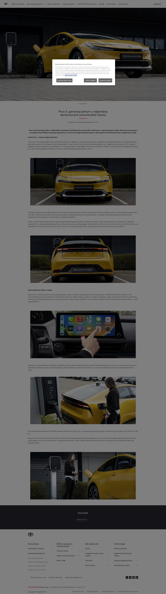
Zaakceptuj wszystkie (105, 80)
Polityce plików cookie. (71, 75)
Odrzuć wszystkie (90, 80)
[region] (83, 72)
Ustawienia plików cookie (64, 80)
